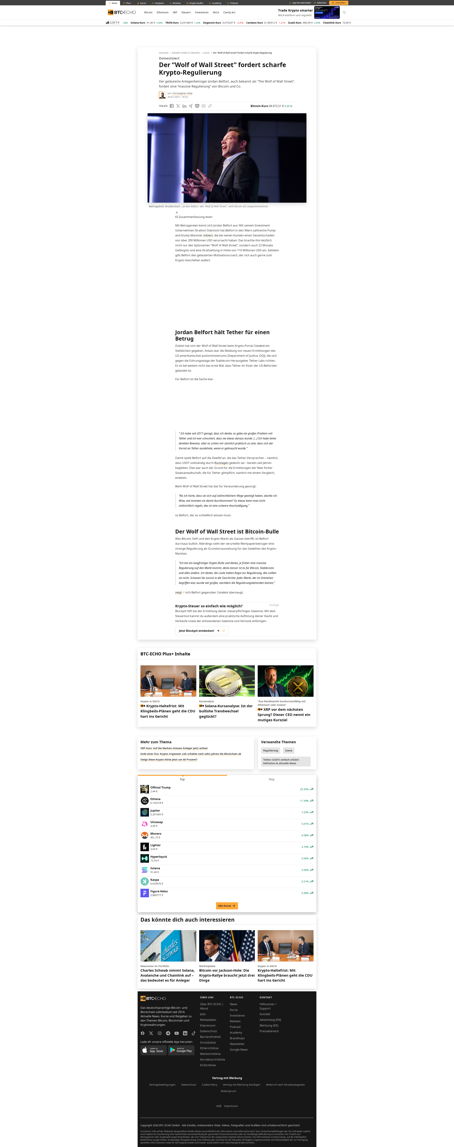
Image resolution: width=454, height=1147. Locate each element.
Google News (239, 1050)
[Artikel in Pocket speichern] (197, 106)
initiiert (208, 235)
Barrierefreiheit (210, 1037)
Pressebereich (269, 1031)
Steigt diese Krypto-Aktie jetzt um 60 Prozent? (168, 759)
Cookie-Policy (209, 1084)
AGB (218, 1106)
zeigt (178, 592)
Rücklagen (221, 463)
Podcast (235, 1027)
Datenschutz (208, 1031)
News (233, 1004)
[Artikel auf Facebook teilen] (172, 106)
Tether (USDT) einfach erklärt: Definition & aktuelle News (281, 761)
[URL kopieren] (210, 106)
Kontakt (265, 1014)
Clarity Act (229, 12)
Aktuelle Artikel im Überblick (186, 52)
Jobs (203, 1014)
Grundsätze (208, 1042)
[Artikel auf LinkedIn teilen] (184, 106)
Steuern (186, 12)
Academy (236, 1032)
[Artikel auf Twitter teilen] (178, 106)
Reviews (235, 1021)
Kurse (234, 1010)
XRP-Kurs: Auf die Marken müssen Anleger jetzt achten (174, 748)
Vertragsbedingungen (162, 1084)
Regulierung (270, 750)
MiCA (216, 12)
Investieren (202, 12)
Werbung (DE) (269, 1025)
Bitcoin (148, 12)
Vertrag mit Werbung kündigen (241, 1084)
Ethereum (162, 12)
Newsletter (237, 1044)
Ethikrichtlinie (209, 1048)
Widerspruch (228, 1091)
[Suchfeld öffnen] (344, 12)
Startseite (163, 52)
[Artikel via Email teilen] (203, 106)
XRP (175, 12)
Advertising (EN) (270, 1020)
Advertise (321, 2)
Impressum (207, 1025)
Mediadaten (208, 1020)
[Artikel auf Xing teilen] (191, 106)
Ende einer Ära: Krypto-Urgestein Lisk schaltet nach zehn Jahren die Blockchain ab (190, 753)
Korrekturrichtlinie (212, 1059)
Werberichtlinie (210, 1054)
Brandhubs (237, 1038)
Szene (206, 52)
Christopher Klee (182, 93)
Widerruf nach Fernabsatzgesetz (285, 1084)
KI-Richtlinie (208, 1065)
